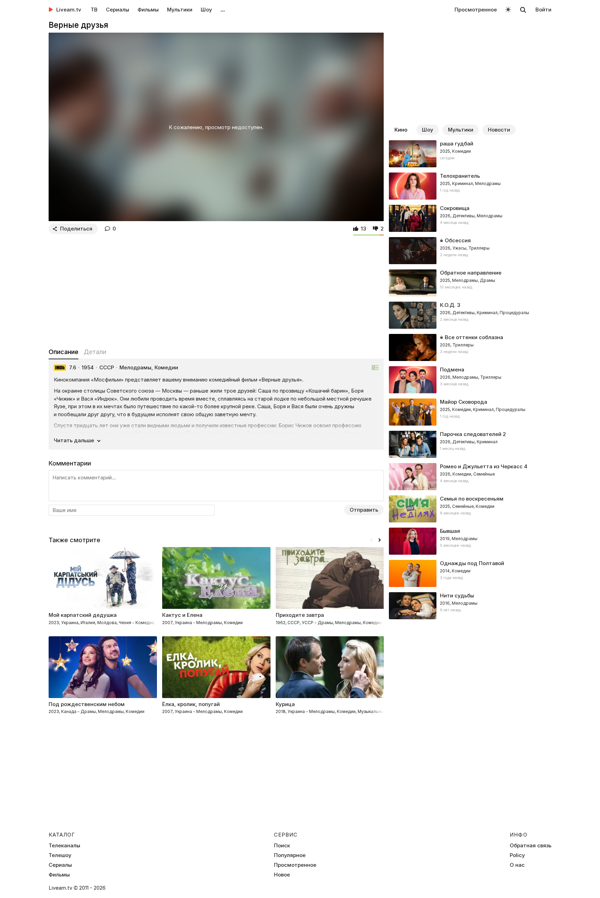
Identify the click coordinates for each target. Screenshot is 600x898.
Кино (400, 129)
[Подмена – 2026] (470, 379)
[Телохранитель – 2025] (470, 186)
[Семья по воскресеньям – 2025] (470, 508)
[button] (379, 540)
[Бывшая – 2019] (470, 541)
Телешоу (60, 855)
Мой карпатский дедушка (83, 615)
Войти (543, 9)
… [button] (222, 9)
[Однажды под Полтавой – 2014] (470, 573)
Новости (499, 129)
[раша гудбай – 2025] (470, 153)
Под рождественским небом (87, 704)
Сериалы (117, 9)
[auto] (508, 9)
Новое (282, 875)
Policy (517, 855)
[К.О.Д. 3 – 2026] (470, 315)
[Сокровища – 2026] (470, 218)
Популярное (290, 855)
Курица (285, 704)
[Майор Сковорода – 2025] (470, 412)
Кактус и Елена (182, 615)
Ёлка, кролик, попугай (191, 704)
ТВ (94, 9)
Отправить (364, 509)
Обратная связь (530, 845)
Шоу (206, 9)
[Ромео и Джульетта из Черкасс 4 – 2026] (470, 476)
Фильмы (148, 9)
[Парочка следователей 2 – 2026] (470, 444)
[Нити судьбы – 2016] (470, 605)
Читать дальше (74, 440)
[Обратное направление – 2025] (470, 282)
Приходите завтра (300, 615)
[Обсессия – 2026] (470, 250)
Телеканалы (64, 845)
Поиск (282, 845)
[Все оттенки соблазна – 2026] (470, 347)
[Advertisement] (216, 289)
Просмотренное (476, 9)
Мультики (179, 9)
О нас (517, 865)
